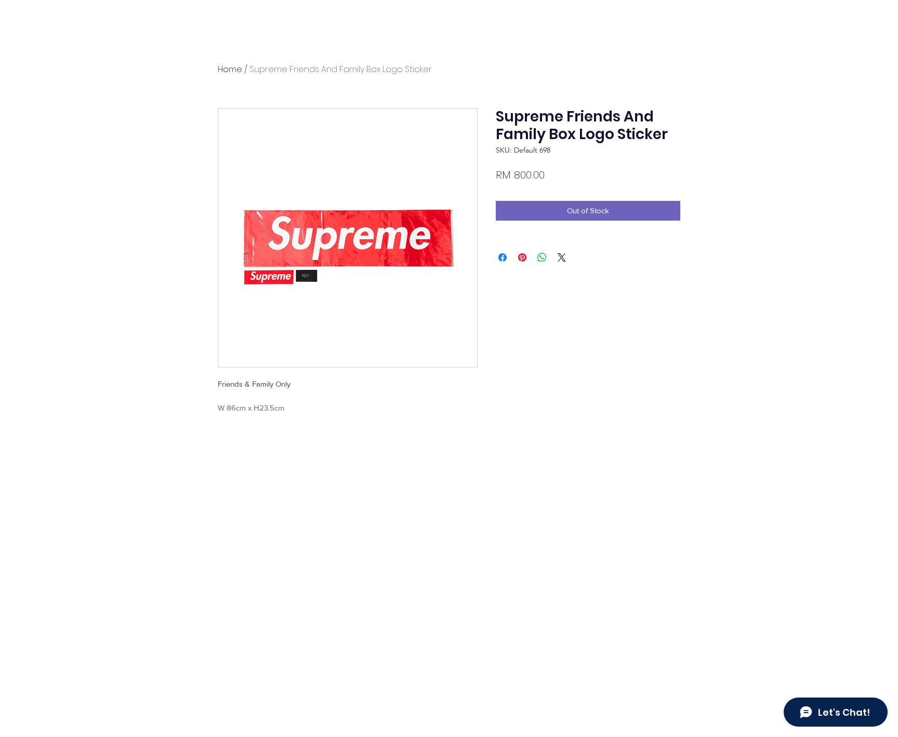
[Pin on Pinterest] (522, 257)
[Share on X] (562, 257)
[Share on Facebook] (502, 257)
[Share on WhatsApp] (542, 257)
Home (230, 69)
